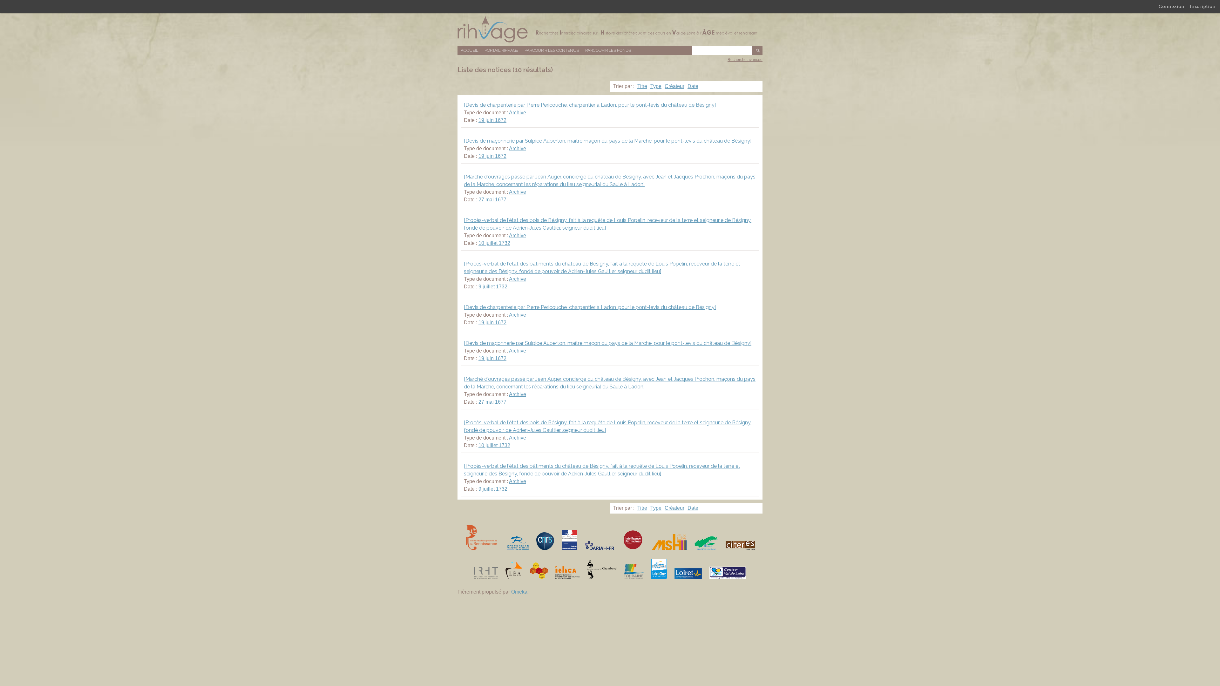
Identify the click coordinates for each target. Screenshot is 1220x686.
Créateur (674, 86)
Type (655, 86)
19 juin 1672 (492, 120)
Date (693, 86)
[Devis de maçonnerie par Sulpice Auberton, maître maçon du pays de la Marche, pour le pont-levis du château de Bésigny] (607, 141)
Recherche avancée (745, 59)
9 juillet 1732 (492, 286)
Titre (642, 86)
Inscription (1203, 6)
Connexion (1171, 6)
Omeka (519, 592)
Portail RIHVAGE (501, 50)
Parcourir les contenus (552, 50)
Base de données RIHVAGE (610, 29)
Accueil (469, 50)
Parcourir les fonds (608, 50)
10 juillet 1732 (494, 243)
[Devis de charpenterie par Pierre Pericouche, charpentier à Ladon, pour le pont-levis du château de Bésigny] (590, 105)
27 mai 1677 (492, 199)
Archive (517, 112)
